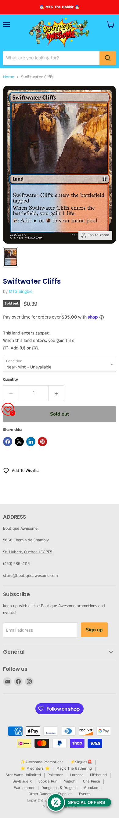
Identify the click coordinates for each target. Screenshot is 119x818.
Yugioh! (70, 781)
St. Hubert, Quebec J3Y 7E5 (27, 552)
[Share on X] (19, 441)
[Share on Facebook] (7, 441)
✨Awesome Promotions (41, 762)
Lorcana (76, 775)
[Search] (107, 58)
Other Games (40, 794)
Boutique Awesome (21, 528)
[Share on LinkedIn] (30, 441)
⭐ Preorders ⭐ (35, 768)
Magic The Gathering (74, 768)
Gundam (91, 788)
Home (8, 77)
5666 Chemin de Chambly (26, 540)
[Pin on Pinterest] (42, 441)
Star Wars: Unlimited (23, 775)
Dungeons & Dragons (59, 788)
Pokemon (55, 775)
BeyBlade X (22, 781)
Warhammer (24, 788)
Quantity (10, 379)
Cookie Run (47, 781)
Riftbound (98, 775)
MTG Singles (20, 291)
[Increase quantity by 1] (56, 393)
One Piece (91, 781)
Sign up (94, 629)
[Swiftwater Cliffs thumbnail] (10, 257)
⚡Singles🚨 (81, 762)
